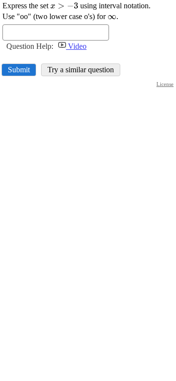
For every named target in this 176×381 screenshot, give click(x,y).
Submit (19, 69)
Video (76, 46)
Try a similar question (80, 69)
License (165, 84)
